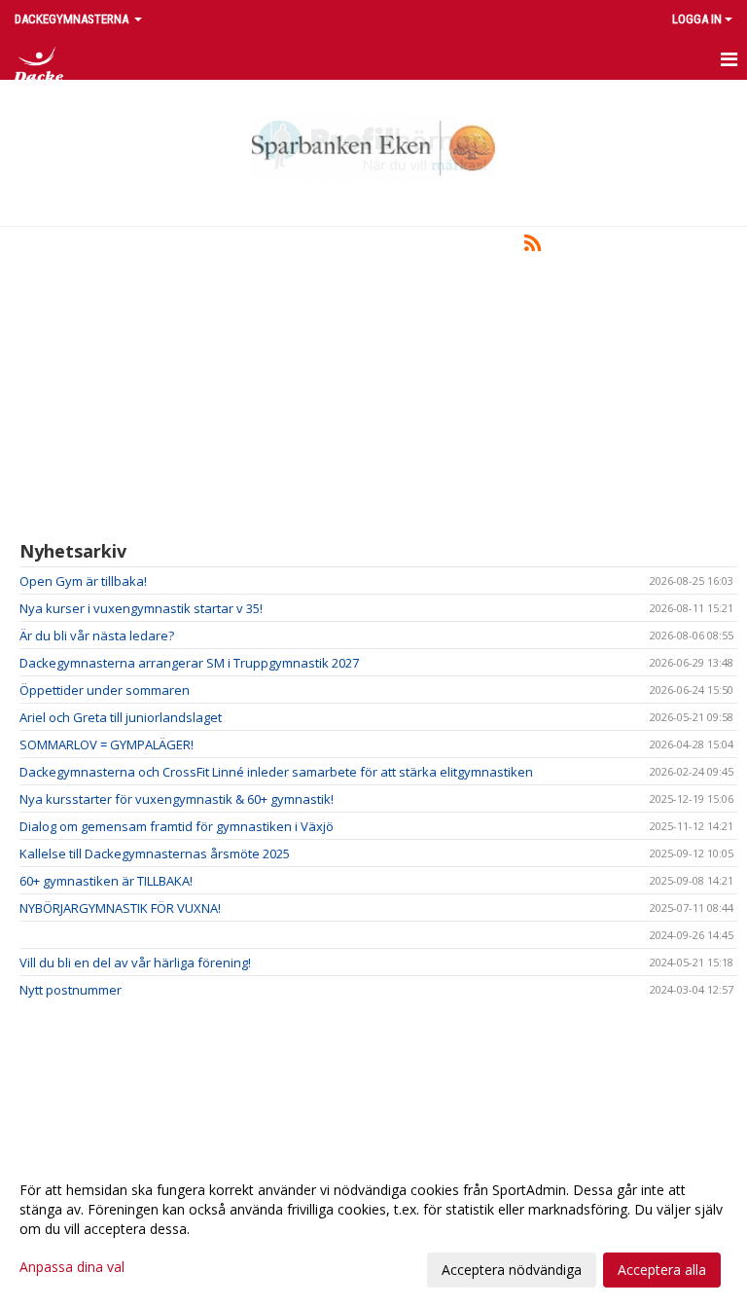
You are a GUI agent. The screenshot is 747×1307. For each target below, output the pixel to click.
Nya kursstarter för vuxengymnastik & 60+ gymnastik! (176, 799)
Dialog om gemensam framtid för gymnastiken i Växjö (176, 826)
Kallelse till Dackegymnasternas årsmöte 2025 (154, 853)
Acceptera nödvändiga (512, 1269)
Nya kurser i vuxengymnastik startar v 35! (141, 608)
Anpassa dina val (71, 1267)
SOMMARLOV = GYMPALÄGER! (106, 744)
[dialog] (373, 1229)
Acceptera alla (662, 1269)
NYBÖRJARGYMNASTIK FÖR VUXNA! (120, 908)
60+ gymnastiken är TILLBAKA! (106, 880)
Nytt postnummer (70, 989)
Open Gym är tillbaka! (83, 581)
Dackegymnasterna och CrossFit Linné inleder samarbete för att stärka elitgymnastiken (276, 772)
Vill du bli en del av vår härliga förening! (135, 962)
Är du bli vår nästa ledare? (96, 635)
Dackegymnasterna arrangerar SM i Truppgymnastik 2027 (189, 663)
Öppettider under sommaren (104, 690)
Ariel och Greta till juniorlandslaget (120, 717)
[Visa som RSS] (532, 246)
